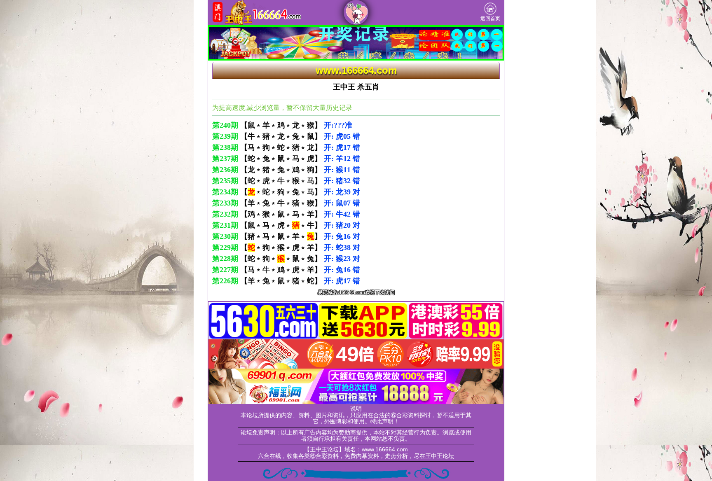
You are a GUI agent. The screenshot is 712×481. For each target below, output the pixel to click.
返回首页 (490, 18)
